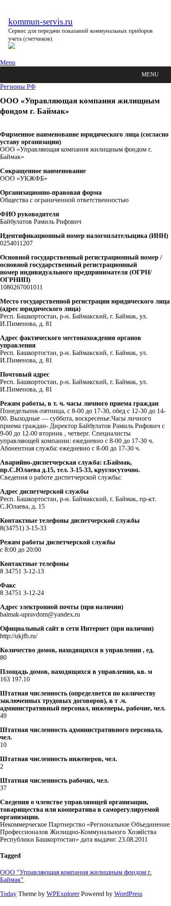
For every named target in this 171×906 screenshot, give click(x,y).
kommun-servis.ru (40, 21)
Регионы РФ (18, 86)
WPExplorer (62, 893)
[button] (150, 74)
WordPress (128, 893)
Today (8, 893)
